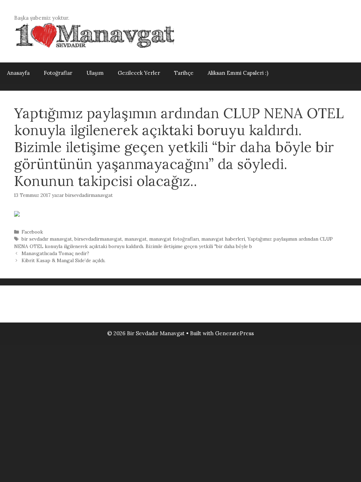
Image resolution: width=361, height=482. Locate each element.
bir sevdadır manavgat (47, 239)
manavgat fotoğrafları (174, 239)
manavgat (135, 239)
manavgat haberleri (223, 239)
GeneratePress (234, 333)
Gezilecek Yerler (139, 73)
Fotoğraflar (58, 73)
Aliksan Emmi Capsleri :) (238, 73)
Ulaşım (95, 73)
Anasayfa (18, 73)
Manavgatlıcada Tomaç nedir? (55, 253)
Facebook (32, 232)
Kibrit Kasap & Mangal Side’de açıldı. (63, 260)
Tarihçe (184, 73)
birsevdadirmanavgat (98, 239)
